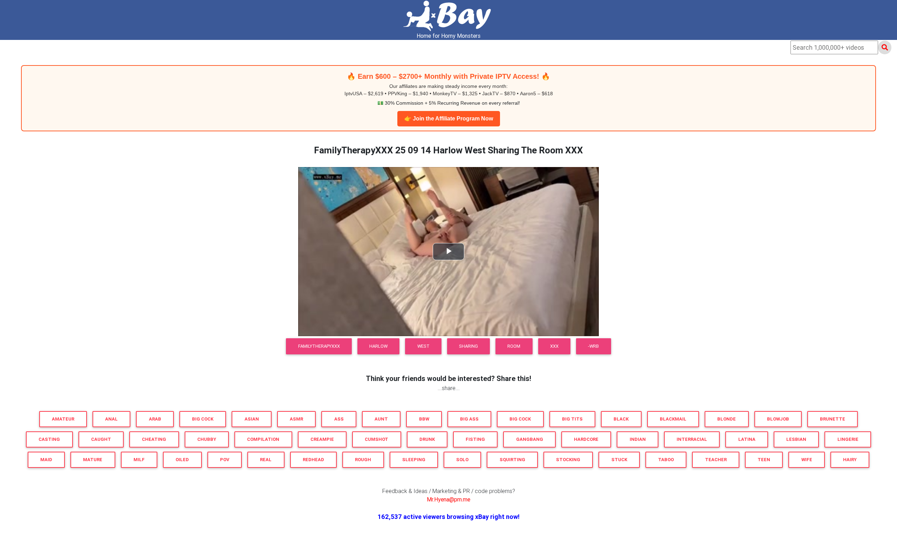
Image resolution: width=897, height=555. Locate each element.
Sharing (468, 346)
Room (513, 346)
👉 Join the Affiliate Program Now (448, 119)
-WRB (593, 346)
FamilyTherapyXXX (319, 346)
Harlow (378, 346)
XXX (554, 346)
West (423, 346)
